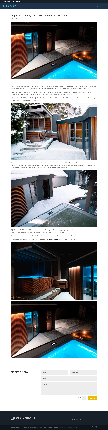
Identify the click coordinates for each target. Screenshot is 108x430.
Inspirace (89, 6)
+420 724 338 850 (77, 417)
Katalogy (81, 6)
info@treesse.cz (76, 419)
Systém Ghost (71, 6)
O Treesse (53, 6)
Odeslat (92, 398)
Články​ (96, 6)
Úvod (46, 6)
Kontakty (102, 6)
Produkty (60, 6)
